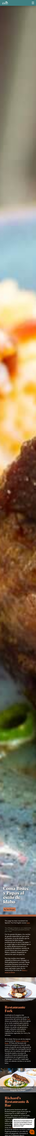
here (28, 923)
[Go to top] (32, 1132)
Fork (28, 1019)
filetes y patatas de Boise (17, 1042)
